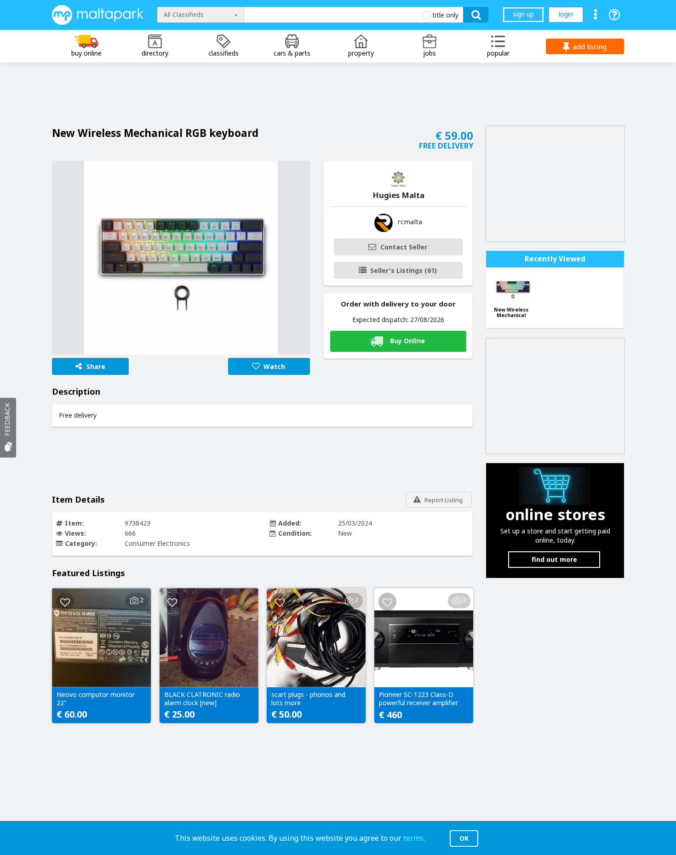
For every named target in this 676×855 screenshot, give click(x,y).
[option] (181, 258)
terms (413, 838)
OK (464, 838)
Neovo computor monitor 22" (96, 699)
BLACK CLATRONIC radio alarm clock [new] (202, 699)
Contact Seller (403, 247)
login (566, 14)
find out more (554, 559)
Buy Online (407, 340)
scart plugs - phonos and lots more (308, 699)
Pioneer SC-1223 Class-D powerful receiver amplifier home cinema (418, 699)
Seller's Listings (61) (403, 270)
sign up (523, 14)
